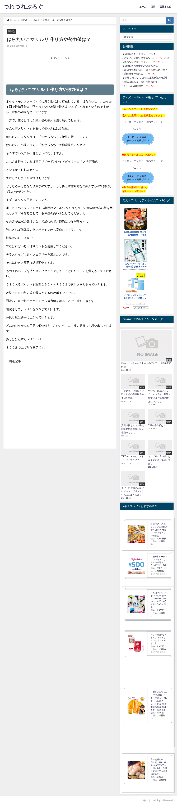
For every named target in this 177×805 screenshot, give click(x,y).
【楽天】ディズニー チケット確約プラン (138, 178)
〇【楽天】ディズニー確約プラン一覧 (142, 161)
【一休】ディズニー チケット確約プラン (138, 139)
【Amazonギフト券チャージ (137, 54)
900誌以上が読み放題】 (155, 78)
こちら (159, 62)
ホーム (143, 6)
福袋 (153, 6)
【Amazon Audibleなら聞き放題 (139, 66)
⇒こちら (131, 128)
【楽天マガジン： (132, 78)
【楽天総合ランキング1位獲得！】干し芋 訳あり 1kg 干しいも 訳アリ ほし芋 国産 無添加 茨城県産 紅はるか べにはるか (159, 701)
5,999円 (160, 539)
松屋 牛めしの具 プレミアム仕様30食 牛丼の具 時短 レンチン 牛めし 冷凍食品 (159, 530)
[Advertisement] (60, 69)
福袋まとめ (165, 6)
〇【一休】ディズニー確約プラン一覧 (142, 122)
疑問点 (11, 31)
